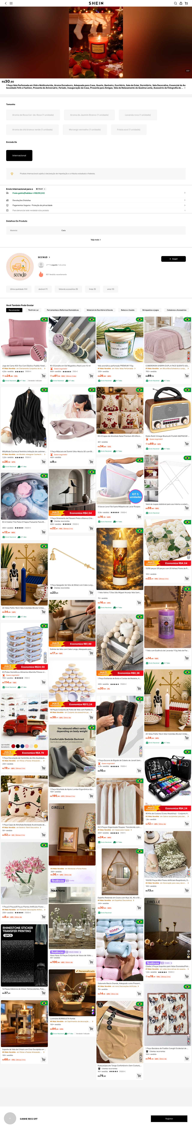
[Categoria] (11, 3)
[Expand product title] (185, 88)
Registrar (169, 1119)
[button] (5, 3)
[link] (175, 3)
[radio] (33, 115)
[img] (24, 667)
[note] (9, 380)
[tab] (14, 310)
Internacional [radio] (19, 155)
